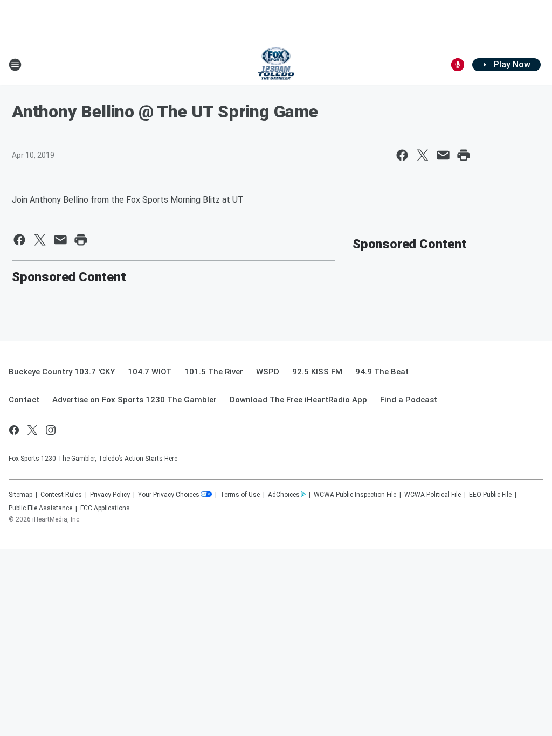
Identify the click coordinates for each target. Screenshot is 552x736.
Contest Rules (61, 494)
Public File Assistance (40, 508)
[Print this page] (463, 155)
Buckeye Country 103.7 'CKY (62, 372)
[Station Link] (276, 64)
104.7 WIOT (149, 372)
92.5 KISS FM (317, 372)
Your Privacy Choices (168, 494)
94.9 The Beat (382, 372)
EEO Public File (490, 494)
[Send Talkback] (457, 64)
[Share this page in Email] (443, 155)
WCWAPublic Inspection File (355, 494)
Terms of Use (240, 494)
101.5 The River (213, 372)
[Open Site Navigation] (15, 64)
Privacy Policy (110, 494)
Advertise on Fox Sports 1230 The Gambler (134, 400)
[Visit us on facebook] (14, 429)
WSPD (267, 372)
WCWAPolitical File (432, 494)
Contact (24, 400)
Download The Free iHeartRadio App (298, 400)
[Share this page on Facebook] (402, 155)
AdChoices (284, 494)
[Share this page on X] (422, 155)
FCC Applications (105, 508)
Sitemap (20, 494)
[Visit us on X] (32, 429)
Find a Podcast (408, 400)
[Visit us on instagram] (50, 429)
